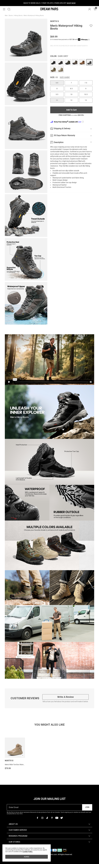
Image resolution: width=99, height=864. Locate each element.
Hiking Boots (18, 15)
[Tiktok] (47, 817)
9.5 (57, 94)
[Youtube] (56, 817)
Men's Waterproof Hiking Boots (34, 15)
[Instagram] (42, 817)
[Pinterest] (51, 817)
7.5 (86, 83)
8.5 (71, 89)
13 (86, 100)
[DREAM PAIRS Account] (89, 9)
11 (57, 100)
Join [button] (87, 807)
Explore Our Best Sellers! (56, 3)
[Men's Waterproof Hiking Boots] (53, 62)
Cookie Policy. (27, 851)
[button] (4, 9)
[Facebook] (37, 817)
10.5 (86, 94)
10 (71, 94)
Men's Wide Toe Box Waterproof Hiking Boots (21, 764)
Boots (11, 15)
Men (6, 15)
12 (71, 100)
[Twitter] (61, 817)
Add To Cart (71, 110)
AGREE (26, 857)
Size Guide (65, 77)
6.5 (57, 83)
